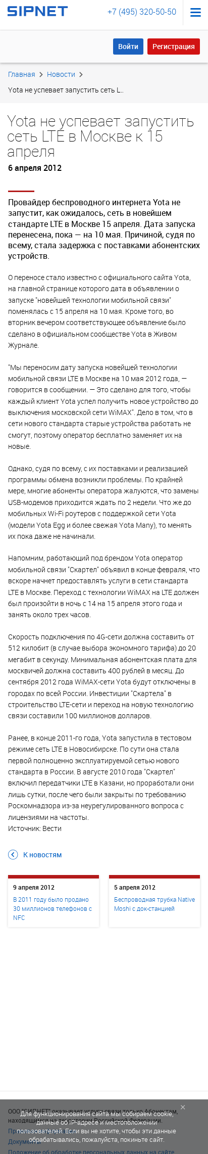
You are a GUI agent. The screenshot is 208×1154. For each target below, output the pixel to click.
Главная (21, 74)
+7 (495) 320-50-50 (142, 11)
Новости (61, 74)
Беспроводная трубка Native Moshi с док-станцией (154, 903)
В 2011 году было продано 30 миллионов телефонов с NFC (52, 908)
